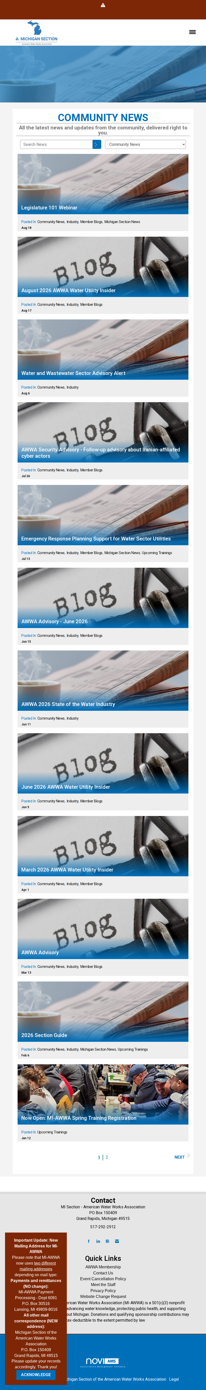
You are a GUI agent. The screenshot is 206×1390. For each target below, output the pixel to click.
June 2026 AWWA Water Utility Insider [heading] (65, 787)
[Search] (97, 144)
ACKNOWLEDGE (36, 1374)
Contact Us (103, 1273)
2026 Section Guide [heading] (44, 1035)
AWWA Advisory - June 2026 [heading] (54, 621)
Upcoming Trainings (157, 553)
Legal (174, 1379)
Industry (72, 222)
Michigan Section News (122, 222)
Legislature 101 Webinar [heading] (49, 208)
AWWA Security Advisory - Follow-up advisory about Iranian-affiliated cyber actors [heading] (100, 453)
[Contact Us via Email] (117, 1241)
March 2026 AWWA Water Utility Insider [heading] (67, 870)
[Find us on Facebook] (89, 1241)
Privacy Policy (103, 1291)
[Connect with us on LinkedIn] (98, 1241)
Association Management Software (103, 1367)
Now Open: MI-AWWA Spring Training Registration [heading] (78, 1118)
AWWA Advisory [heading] (40, 952)
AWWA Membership (103, 1267)
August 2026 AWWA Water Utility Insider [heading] (68, 290)
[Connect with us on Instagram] (107, 1241)
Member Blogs (91, 222)
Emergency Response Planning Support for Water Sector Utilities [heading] (96, 539)
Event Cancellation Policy (103, 1279)
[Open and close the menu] (135, 32)
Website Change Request (103, 1296)
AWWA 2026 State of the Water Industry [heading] (68, 704)
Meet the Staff (103, 1285)
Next (180, 1157)
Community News (51, 222)
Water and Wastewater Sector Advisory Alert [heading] (73, 373)
